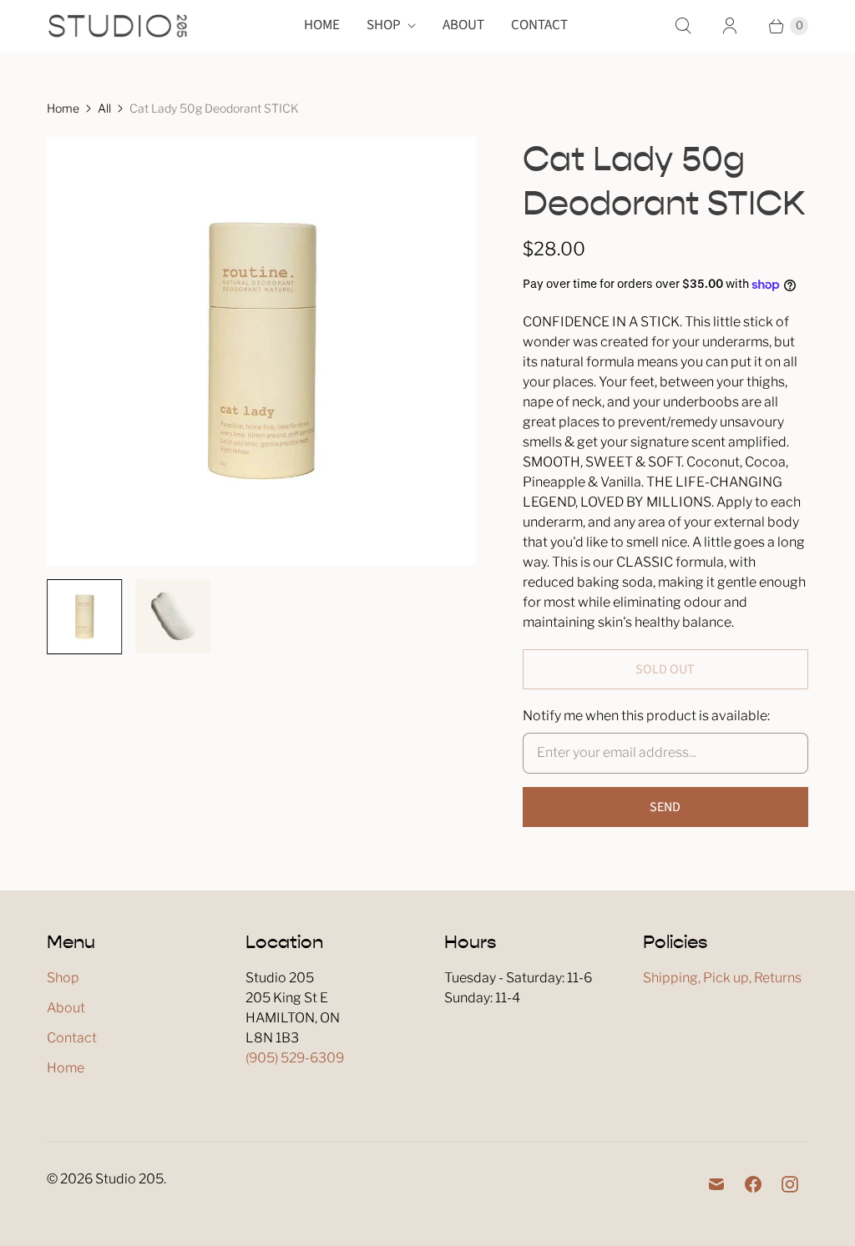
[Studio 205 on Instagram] (790, 1184)
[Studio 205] (118, 25)
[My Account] (729, 26)
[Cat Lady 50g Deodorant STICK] (261, 351)
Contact (539, 25)
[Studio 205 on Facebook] (753, 1184)
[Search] (683, 26)
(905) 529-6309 (294, 1058)
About (463, 25)
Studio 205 (129, 1179)
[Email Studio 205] (716, 1184)
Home (322, 25)
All (104, 108)
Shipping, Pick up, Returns (722, 978)
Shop (384, 25)
